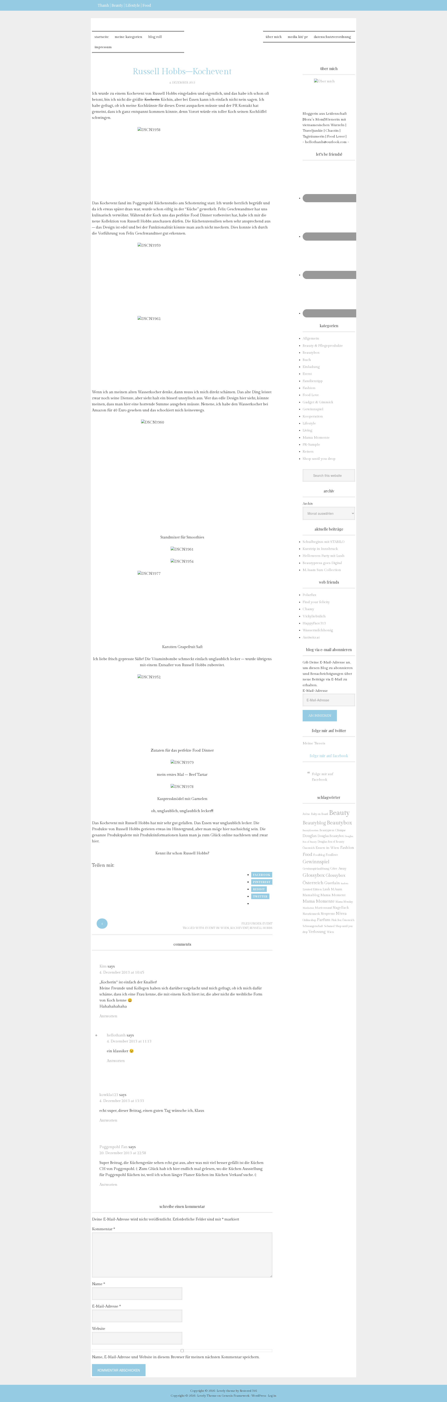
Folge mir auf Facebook (329, 755)
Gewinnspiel (313, 409)
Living (307, 430)
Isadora (344, 883)
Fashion (309, 388)
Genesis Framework (235, 1396)
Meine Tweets (314, 743)
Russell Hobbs (261, 928)
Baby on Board (319, 814)
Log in (272, 1396)
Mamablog (311, 895)
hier (95, 841)
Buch (307, 360)
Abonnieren (319, 716)
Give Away (338, 869)
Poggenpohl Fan (113, 1147)
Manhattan (308, 907)
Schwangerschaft (313, 926)
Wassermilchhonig (318, 630)
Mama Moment (332, 895)
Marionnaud (323, 908)
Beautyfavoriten (310, 830)
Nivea (341, 913)
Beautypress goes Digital (322, 563)
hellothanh (116, 1035)
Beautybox (311, 353)
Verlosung (317, 932)
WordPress (258, 1396)
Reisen (308, 452)
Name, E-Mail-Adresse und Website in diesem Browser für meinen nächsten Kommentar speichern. (176, 1357)
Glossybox (314, 875)
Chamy (308, 609)
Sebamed (329, 926)
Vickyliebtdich (314, 616)
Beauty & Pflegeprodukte (323, 346)
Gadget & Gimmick (318, 402)
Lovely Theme (207, 1396)
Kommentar (103, 1229)
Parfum (323, 920)
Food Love (311, 395)
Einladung (311, 367)
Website (98, 1329)
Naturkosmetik (311, 913)
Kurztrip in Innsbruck (320, 549)
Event (267, 923)
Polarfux (309, 595)
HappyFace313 (314, 623)
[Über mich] (329, 93)
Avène (306, 814)
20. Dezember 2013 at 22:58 (122, 1153)
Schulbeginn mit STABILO (323, 542)
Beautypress (326, 830)
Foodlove (332, 855)
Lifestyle (309, 423)
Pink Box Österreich (342, 920)
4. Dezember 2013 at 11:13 (129, 1041)
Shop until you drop (319, 459)
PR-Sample (311, 445)
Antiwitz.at (311, 637)
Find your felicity (316, 602)
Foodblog (319, 855)
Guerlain (332, 883)
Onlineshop (309, 920)
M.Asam (336, 889)
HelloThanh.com (223, 35)
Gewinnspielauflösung (316, 868)
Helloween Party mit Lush (324, 556)
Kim (103, 966)
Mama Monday (344, 901)
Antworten (108, 1016)
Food (307, 854)
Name (98, 1284)
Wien (330, 932)
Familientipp (313, 381)
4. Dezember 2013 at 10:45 (121, 972)
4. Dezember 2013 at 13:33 (121, 1101)
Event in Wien (217, 928)
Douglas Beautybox (331, 836)
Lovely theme (226, 1391)
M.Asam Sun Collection (322, 570)
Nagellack (341, 908)
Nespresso (328, 914)
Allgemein (311, 338)
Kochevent (239, 928)
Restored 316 (248, 1391)
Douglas (310, 836)
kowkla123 (108, 1095)
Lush (326, 889)
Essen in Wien (327, 848)
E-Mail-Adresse (106, 1306)
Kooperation (313, 416)
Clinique (340, 830)
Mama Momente (316, 438)
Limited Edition (312, 889)
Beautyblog (314, 823)
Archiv (308, 504)
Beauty (339, 813)
